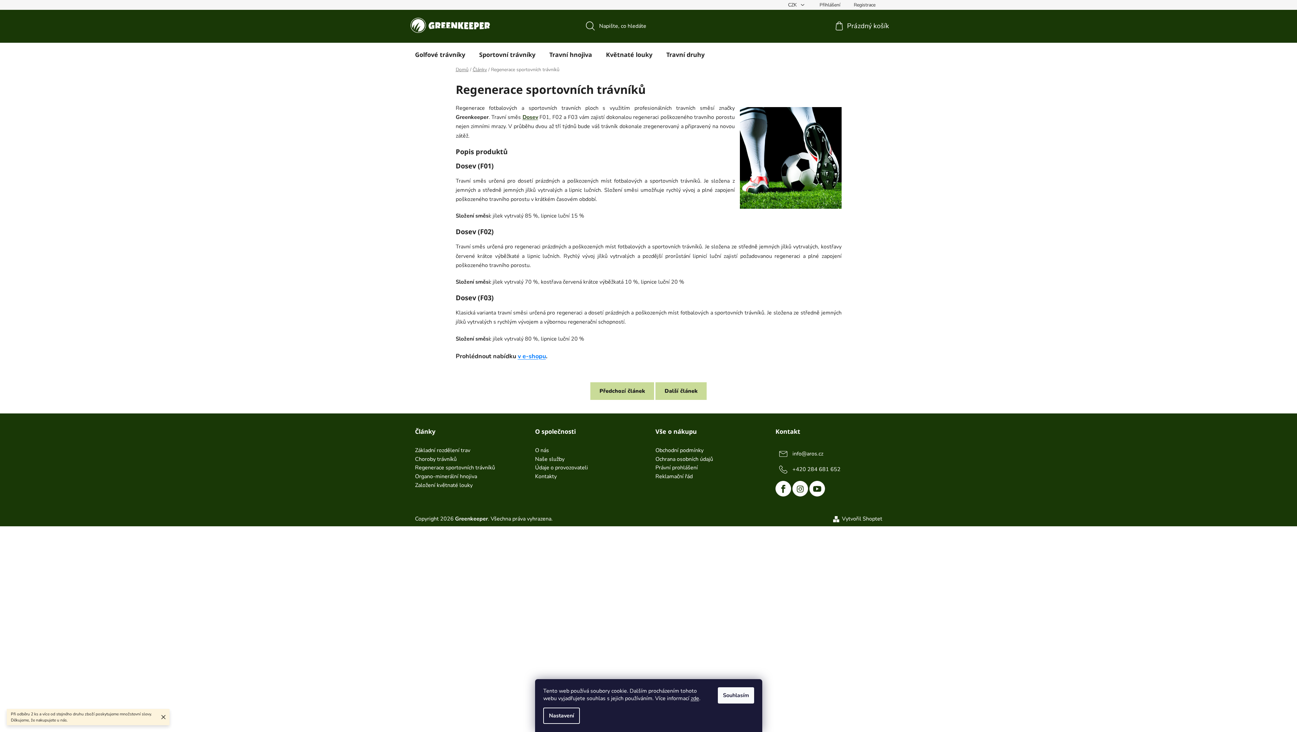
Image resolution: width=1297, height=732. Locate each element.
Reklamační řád (674, 477)
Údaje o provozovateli (561, 468)
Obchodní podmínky (679, 451)
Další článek (681, 391)
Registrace (865, 5)
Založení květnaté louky (444, 486)
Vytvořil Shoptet (862, 519)
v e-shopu (532, 356)
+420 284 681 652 (816, 469)
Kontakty (546, 477)
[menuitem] (440, 54)
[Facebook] (783, 488)
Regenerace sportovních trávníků (455, 468)
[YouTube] (817, 488)
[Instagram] (800, 488)
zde (695, 698)
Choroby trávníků (436, 459)
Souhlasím (736, 695)
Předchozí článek (622, 391)
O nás (542, 451)
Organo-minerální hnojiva (446, 477)
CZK (793, 5)
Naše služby (550, 459)
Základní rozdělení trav (442, 451)
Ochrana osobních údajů (684, 459)
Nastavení (561, 715)
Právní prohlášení (676, 468)
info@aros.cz (807, 454)
